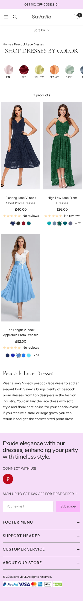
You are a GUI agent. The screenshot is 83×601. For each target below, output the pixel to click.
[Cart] (76, 17)
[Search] (15, 17)
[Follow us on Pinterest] (8, 479)
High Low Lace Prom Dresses (62, 200)
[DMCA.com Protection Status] (57, 584)
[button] (8, 71)
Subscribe (68, 506)
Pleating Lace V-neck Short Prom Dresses (21, 200)
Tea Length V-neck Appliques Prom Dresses (21, 332)
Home (7, 44)
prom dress (64, 419)
